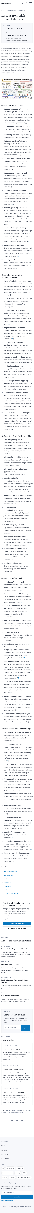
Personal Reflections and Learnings (16, 40)
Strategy (18, 1173)
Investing (12, 1177)
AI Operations (10, 1168)
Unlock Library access (17, 923)
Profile (3, 11)
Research (4, 1150)
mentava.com (8, 886)
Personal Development (19, 1110)
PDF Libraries (5, 1158)
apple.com (7, 883)
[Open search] (26, 3)
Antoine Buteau (6, 3)
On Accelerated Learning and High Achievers (16, 32)
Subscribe (25, 1028)
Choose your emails (7, 1200)
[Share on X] (12, 1121)
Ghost (17, 1208)
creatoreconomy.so (10, 872)
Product (4, 1177)
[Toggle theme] (22, 3)
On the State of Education (14, 28)
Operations (20, 1168)
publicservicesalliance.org (13, 893)
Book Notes (4, 1154)
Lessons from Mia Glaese (11, 1049)
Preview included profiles (17, 928)
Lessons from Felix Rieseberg (13, 1092)
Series (3, 1146)
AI (3, 1168)
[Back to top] (31, 1210)
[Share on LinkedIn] (17, 1121)
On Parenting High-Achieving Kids (16, 35)
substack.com (8, 875)
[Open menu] (31, 3)
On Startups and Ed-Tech (13, 38)
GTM (24, 1173)
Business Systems (7, 1173)
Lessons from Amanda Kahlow (13, 1070)
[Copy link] (22, 1121)
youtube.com (8, 879)
